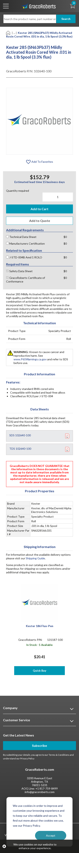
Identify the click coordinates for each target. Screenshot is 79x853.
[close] (4, 846)
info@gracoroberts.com (39, 792)
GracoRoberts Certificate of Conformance (25, 279)
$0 (65, 237)
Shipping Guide (35, 558)
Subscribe (39, 745)
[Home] (8, 32)
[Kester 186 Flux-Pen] (39, 603)
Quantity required (17, 190)
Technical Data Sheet (22, 237)
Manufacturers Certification (27, 243)
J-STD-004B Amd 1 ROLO (25, 257)
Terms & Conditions (59, 754)
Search (65, 18)
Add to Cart (39, 209)
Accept (50, 835)
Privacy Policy (27, 758)
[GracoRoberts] (38, 5)
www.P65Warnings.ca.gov (30, 359)
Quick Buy (39, 670)
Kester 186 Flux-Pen (39, 626)
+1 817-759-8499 (46, 788)
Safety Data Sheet (21, 271)
